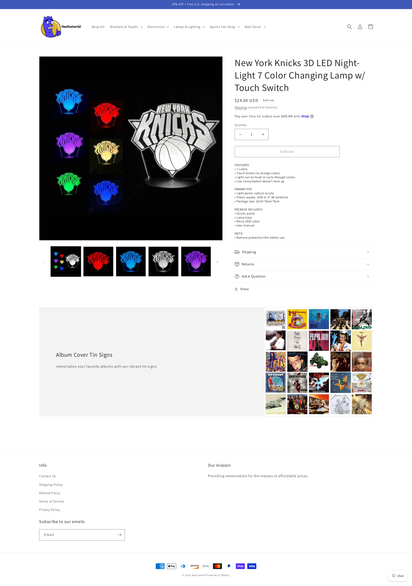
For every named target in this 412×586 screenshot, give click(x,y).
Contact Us (47, 476)
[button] (125, 27)
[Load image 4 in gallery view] (163, 261)
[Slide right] (217, 261)
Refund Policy (49, 493)
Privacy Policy (49, 510)
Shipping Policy (51, 484)
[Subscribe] (119, 534)
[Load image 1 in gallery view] (66, 261)
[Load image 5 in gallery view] (196, 261)
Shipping (241, 107)
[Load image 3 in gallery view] (131, 261)
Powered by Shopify (218, 575)
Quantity (241, 125)
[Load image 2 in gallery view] (98, 261)
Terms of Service (51, 501)
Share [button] (244, 289)
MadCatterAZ (199, 575)
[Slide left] (44, 261)
